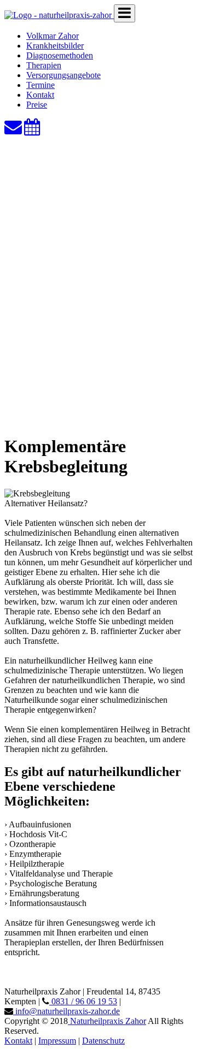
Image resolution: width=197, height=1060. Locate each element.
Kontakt (40, 94)
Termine (40, 85)
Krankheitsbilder (55, 45)
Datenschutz (103, 1040)
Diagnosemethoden (59, 55)
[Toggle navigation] (124, 13)
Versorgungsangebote (63, 75)
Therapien (43, 65)
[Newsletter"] (13, 130)
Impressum (57, 1040)
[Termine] (32, 130)
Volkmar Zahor (52, 35)
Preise (36, 104)
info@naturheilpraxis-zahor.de (66, 1010)
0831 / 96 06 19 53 (83, 1001)
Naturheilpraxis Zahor (107, 1021)
